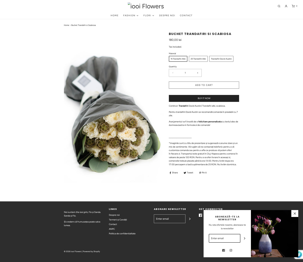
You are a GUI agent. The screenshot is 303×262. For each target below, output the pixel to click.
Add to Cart (204, 85)
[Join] (189, 218)
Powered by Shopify (91, 251)
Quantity (173, 66)
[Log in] (286, 6)
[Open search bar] (279, 6)
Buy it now (204, 98)
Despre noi (167, 15)
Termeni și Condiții (118, 219)
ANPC (112, 229)
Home (115, 15)
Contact (186, 15)
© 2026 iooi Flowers (72, 251)
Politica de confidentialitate (122, 233)
